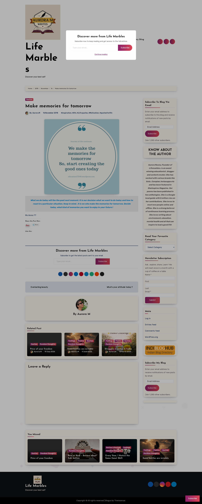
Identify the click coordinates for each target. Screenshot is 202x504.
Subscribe (125, 48)
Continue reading (101, 54)
